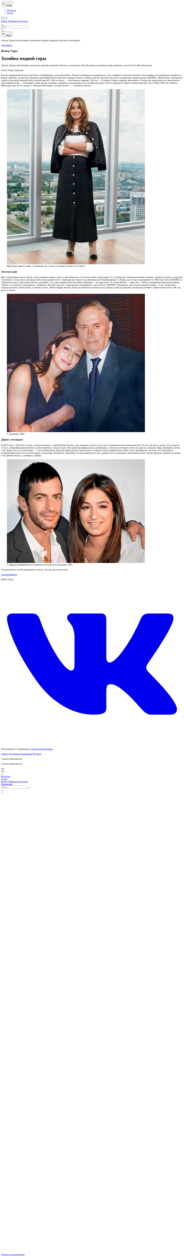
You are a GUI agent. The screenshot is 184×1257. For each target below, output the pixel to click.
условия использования (40, 749)
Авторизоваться (9, 574)
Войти (4, 21)
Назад (8, 5)
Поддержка (14, 754)
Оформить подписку (18, 21)
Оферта (4, 754)
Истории (37, 754)
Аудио (10, 13)
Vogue (4, 45)
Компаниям (26, 754)
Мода (9, 45)
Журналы (11, 10)
